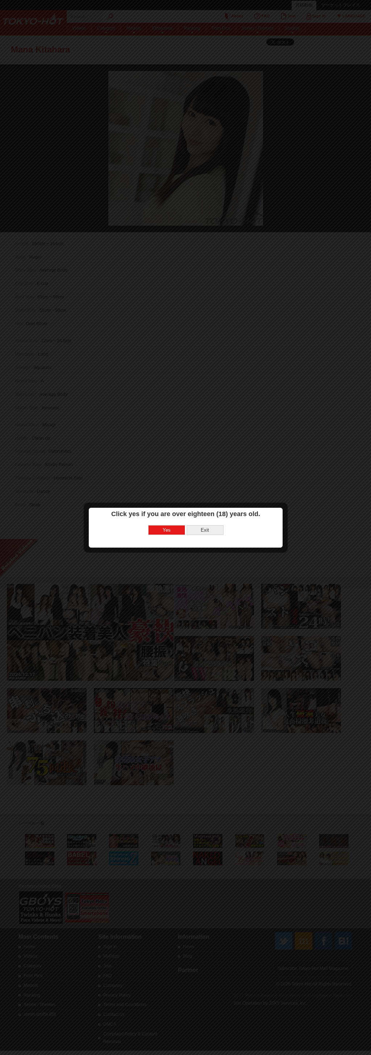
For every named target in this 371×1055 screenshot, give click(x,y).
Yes (167, 530)
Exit (205, 530)
